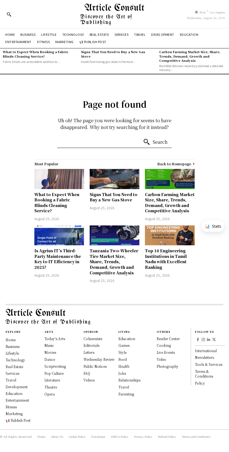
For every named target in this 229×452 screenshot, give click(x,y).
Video (161, 359)
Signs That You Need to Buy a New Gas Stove (113, 54)
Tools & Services (208, 364)
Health (123, 366)
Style (122, 352)
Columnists (93, 338)
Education (126, 338)
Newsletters (204, 357)
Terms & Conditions (204, 373)
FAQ (87, 373)
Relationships (129, 380)
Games (124, 345)
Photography (167, 366)
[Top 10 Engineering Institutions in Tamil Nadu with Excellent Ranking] (170, 235)
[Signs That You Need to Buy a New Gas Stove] (114, 179)
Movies (50, 352)
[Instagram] (203, 340)
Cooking (164, 345)
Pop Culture (54, 373)
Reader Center (168, 338)
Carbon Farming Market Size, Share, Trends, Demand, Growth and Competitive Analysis (189, 56)
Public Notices (95, 366)
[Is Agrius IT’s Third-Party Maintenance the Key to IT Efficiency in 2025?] (59, 235)
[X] (214, 340)
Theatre (50, 387)
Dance (49, 359)
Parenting (126, 394)
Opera (49, 394)
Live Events (166, 352)
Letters (89, 352)
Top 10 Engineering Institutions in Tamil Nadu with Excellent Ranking (166, 259)
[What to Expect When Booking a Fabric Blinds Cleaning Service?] (59, 179)
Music (49, 345)
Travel (123, 387)
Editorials (91, 345)
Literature (52, 380)
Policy (200, 383)
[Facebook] (198, 340)
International (206, 350)
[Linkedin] (209, 340)
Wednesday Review (99, 359)
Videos (89, 380)
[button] (9, 14)
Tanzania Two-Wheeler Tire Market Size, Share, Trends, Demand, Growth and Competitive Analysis (114, 261)
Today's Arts (54, 338)
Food (122, 359)
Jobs (122, 373)
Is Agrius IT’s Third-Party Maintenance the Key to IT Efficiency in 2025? (57, 259)
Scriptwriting (55, 366)
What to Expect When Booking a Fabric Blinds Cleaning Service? (35, 54)
